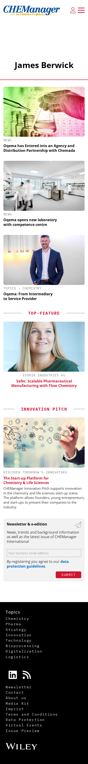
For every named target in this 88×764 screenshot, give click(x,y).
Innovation (19, 635)
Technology (19, 640)
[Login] (73, 10)
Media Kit (17, 703)
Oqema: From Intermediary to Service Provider (28, 296)
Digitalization (24, 651)
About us (16, 698)
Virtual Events (24, 725)
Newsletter (19, 687)
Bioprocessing (23, 645)
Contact (15, 692)
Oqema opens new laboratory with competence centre (30, 222)
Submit (68, 575)
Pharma (13, 624)
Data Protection (25, 719)
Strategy (16, 629)
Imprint (15, 709)
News (7, 140)
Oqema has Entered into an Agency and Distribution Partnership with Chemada (39, 148)
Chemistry (32, 288)
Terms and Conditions (32, 714)
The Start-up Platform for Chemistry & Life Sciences (26, 480)
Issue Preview (23, 730)
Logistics (17, 657)
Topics (9, 288)
